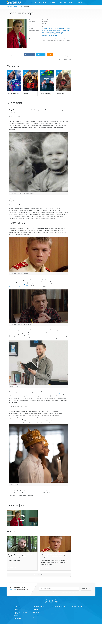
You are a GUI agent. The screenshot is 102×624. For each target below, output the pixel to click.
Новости (71, 2)
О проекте (17, 606)
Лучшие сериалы (76, 606)
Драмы (50, 28)
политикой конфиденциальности (69, 591)
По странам (42, 2)
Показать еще (38, 574)
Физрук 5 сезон (46, 35)
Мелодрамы (61, 28)
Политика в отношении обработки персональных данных (22, 614)
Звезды (16, 6)
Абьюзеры (28, 396)
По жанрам (32, 2)
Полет (61, 394)
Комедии (55, 28)
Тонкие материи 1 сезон (52, 32)
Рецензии (52, 2)
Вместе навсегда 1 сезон (59, 30)
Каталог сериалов (38, 606)
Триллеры (67, 28)
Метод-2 (54, 394)
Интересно (80, 2)
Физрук (26, 285)
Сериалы (9, 6)
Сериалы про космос (58, 606)
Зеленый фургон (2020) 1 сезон (58, 33)
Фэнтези (36, 615)
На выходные (62, 2)
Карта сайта (17, 618)
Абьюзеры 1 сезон (47, 30)
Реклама (16, 609)
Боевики (36, 612)
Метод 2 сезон (55, 35)
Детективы (45, 28)
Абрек (22, 396)
